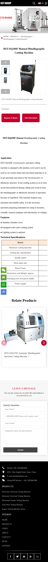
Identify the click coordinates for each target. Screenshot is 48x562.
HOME (6, 36)
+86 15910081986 (30, 480)
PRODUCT (14, 36)
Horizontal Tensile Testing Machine (15, 500)
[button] (44, 343)
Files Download (31, 118)
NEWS (4, 541)
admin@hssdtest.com (24, 396)
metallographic (19, 163)
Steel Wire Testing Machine (12, 505)
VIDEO (5, 528)
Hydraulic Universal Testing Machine (16, 496)
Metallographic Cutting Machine (15, 39)
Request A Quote (10, 118)
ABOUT (5, 533)
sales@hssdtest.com (20, 476)
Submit (20, 450)
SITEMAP (6, 546)
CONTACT (6, 537)
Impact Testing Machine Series (13, 509)
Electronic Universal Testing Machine (16, 492)
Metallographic (26, 36)
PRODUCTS (7, 524)
